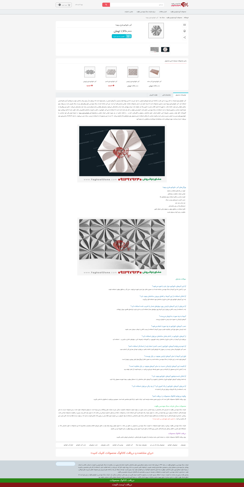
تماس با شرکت (129, 12)
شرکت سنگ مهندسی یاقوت (178, 410)
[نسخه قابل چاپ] (184, 31)
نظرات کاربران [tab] (153, 95)
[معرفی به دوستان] (184, 25)
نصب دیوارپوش (93, 445)
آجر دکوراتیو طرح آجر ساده (154, 82)
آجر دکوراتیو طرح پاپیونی (89, 82)
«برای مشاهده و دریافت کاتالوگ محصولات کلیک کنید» (122, 453)
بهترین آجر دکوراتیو (118, 445)
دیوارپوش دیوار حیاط (141, 445)
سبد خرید (63, 5)
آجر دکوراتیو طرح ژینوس (132, 82)
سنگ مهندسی (152, 110)
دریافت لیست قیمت (122, 484)
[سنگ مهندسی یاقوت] (178, 4)
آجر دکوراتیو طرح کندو (111, 82)
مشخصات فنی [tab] (166, 95)
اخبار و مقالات (163, 12)
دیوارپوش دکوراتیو (172, 445)
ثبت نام (77, 5)
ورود (82, 5)
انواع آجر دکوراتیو (68, 445)
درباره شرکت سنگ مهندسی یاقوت (146, 12)
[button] (184, 37)
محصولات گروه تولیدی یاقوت (178, 12)
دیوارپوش (183, 445)
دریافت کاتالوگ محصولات (122, 480)
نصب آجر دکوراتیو (81, 445)
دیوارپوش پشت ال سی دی (157, 445)
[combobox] (137, 4)
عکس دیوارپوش (105, 445)
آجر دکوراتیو (129, 445)
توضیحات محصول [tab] (181, 95)
